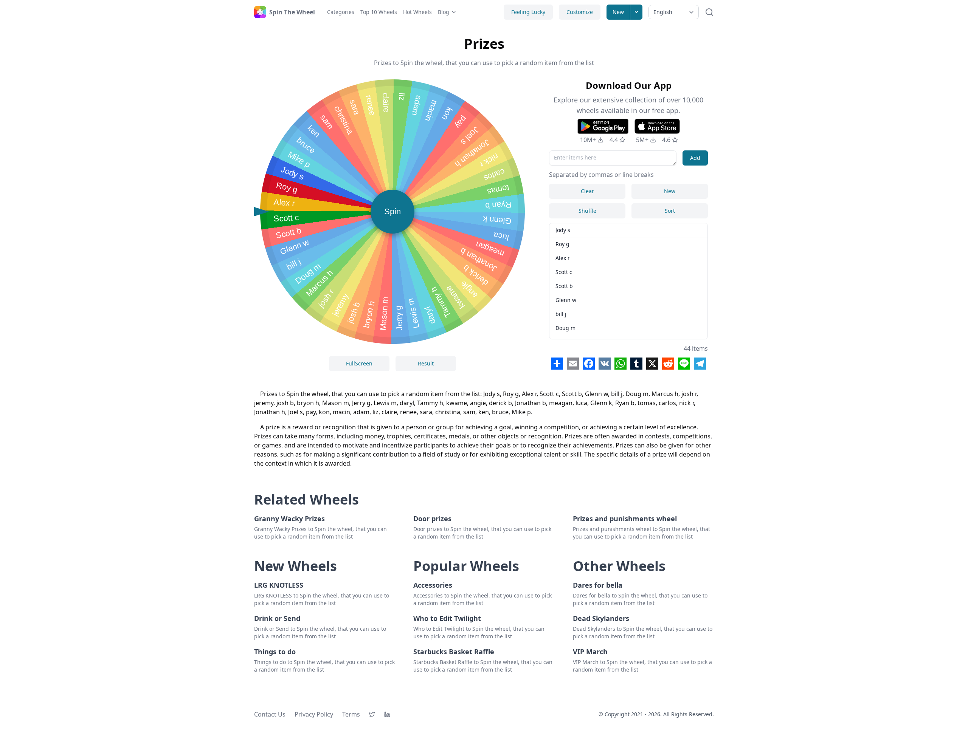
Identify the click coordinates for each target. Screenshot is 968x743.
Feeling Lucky (528, 11)
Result (426, 363)
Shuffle (587, 210)
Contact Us (269, 714)
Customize (579, 11)
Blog (443, 11)
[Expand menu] (636, 12)
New (618, 11)
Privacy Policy (314, 714)
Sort (670, 210)
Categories (340, 11)
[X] (372, 714)
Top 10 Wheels (378, 11)
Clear (587, 191)
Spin (392, 211)
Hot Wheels (417, 11)
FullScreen (359, 363)
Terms (351, 714)
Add (695, 157)
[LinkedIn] (387, 714)
